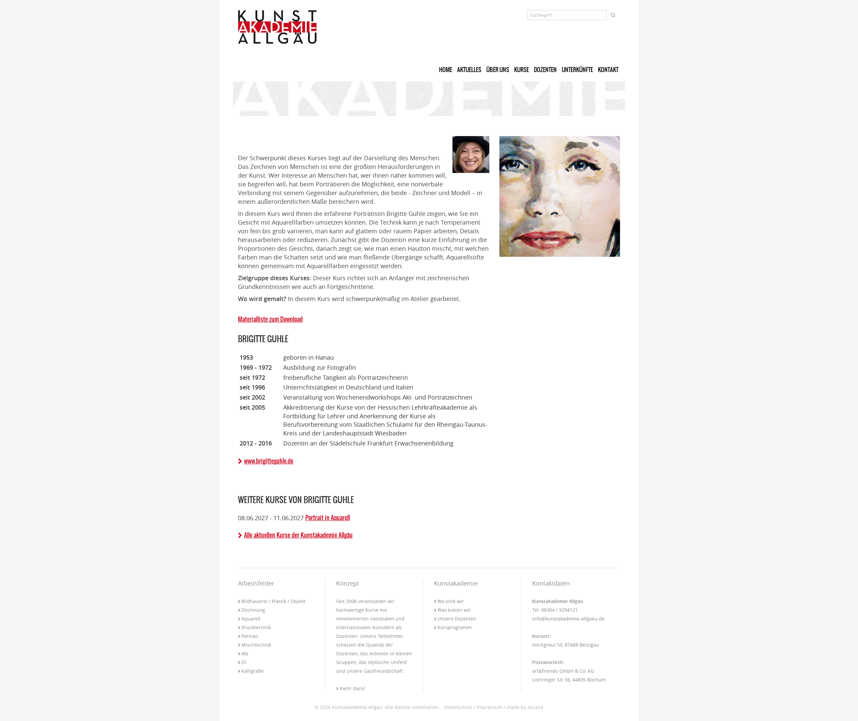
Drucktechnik (256, 627)
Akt (244, 653)
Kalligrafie (252, 671)
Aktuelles (469, 69)
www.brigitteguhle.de (268, 461)
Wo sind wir (450, 601)
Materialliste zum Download (270, 319)
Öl (243, 662)
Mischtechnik (256, 645)
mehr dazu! (352, 688)
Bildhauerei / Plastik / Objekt (273, 601)
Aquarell (250, 618)
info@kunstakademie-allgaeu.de (568, 618)
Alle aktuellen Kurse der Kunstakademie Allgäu (298, 535)
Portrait (249, 636)
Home (445, 69)
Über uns (497, 69)
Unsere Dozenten (456, 618)
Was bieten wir (454, 610)
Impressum (489, 707)
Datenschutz (458, 707)
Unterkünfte (577, 69)
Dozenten (545, 69)
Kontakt (608, 69)
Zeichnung (253, 610)
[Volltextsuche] (613, 15)
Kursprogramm (454, 627)
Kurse (521, 69)
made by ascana (525, 707)
